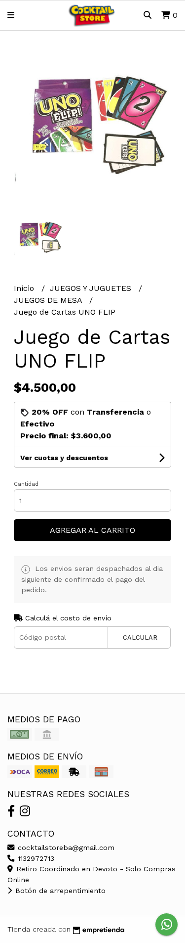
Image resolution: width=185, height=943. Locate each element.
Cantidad (26, 484)
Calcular (140, 637)
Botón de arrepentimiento (59, 891)
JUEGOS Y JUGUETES (92, 288)
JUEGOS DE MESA (49, 300)
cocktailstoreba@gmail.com (64, 847)
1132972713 (34, 858)
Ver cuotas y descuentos (64, 458)
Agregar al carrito (92, 530)
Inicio (25, 288)
